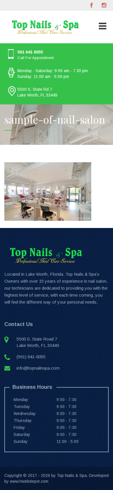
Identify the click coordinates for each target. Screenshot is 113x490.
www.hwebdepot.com (29, 481)
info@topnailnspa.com (38, 368)
